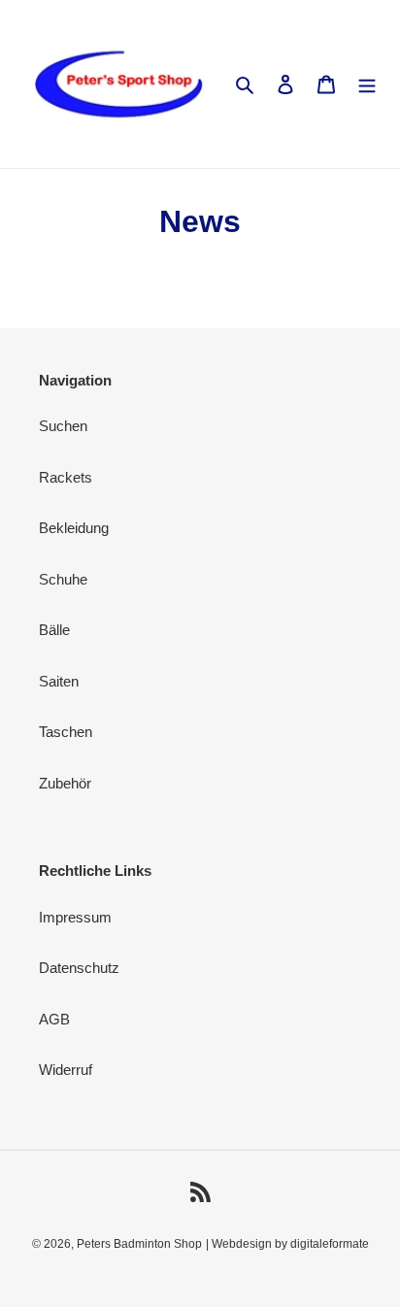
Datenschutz (79, 967)
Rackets (65, 477)
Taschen (65, 731)
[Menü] (367, 84)
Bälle (54, 629)
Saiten (59, 681)
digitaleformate (329, 1244)
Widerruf (65, 1069)
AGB (54, 1019)
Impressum (75, 917)
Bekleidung (74, 527)
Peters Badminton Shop (139, 1244)
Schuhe (63, 579)
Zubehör (65, 783)
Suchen (63, 426)
